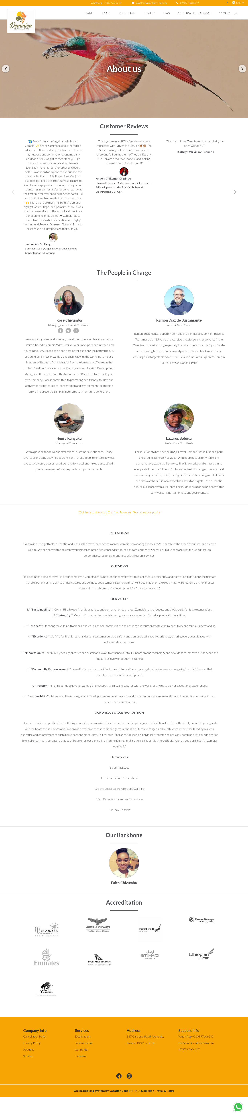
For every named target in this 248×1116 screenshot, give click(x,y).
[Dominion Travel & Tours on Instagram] (129, 1076)
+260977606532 (189, 2)
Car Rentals (126, 12)
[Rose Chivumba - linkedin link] (76, 330)
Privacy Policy (31, 1043)
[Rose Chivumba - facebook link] (60, 330)
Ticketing (80, 1056)
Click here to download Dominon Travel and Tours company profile (119, 512)
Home (89, 12)
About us (28, 1049)
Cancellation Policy (34, 1036)
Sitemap (28, 1056)
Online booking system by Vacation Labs (101, 1090)
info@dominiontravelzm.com (151, 2)
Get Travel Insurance (195, 12)
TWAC (167, 12)
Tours (105, 12)
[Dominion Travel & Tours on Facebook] (119, 1076)
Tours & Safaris (84, 1043)
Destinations (83, 1036)
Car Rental (81, 1049)
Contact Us (228, 12)
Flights (149, 12)
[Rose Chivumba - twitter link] (68, 330)
